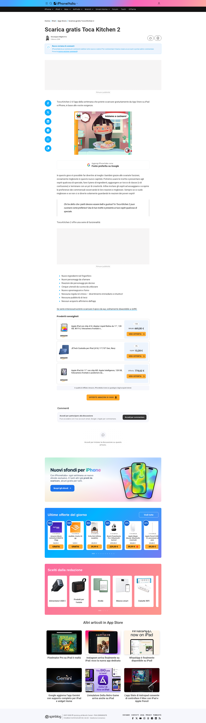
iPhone (48, 9)
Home (47, 21)
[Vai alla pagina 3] (98, 553)
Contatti (135, 715)
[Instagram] (144, 718)
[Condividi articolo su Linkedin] (48, 121)
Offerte (132, 9)
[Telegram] (152, 718)
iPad (58, 9)
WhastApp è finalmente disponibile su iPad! (141, 659)
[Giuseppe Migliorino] (47, 38)
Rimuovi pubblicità (103, 92)
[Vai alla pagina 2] (96, 553)
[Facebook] (132, 718)
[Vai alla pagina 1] (93, 553)
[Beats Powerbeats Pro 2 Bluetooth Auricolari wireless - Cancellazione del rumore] (114, 527)
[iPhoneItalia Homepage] (64, 3)
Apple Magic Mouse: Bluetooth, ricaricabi (133, 538)
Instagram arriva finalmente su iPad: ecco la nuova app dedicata (102, 659)
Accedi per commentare (134, 417)
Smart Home (102, 9)
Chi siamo (126, 715)
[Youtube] (140, 718)
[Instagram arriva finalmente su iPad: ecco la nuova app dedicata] (103, 642)
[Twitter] (136, 718)
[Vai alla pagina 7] (107, 553)
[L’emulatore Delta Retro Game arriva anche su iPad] (103, 680)
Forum (115, 9)
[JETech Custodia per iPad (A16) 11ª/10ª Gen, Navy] (64, 350)
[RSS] (159, 718)
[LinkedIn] (155, 718)
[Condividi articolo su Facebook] (48, 103)
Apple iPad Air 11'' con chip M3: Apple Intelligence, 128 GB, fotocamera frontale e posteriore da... (96, 371)
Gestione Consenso (97, 718)
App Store (62, 21)
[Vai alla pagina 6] (105, 553)
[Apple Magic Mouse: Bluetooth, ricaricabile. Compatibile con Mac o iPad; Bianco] (133, 527)
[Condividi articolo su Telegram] (48, 130)
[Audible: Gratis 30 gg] (75, 527)
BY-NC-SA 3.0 (84, 718)
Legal (142, 715)
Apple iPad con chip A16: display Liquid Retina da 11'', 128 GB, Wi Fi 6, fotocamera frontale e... (96, 327)
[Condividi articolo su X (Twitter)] (48, 112)
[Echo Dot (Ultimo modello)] (94, 527)
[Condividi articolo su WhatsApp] (48, 139)
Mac (66, 9)
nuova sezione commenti (67, 51)
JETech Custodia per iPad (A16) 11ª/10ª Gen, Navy (93, 348)
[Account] (159, 3)
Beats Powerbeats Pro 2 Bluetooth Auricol (114, 538)
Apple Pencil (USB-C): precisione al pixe (152, 538)
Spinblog (76, 715)
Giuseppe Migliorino (59, 37)
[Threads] (148, 718)
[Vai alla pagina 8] (109, 553)
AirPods (76, 9)
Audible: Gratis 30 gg (75, 537)
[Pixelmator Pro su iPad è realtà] (64, 642)
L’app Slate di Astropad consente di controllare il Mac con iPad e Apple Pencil (141, 698)
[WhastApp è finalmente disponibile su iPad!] (141, 642)
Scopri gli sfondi (61, 488)
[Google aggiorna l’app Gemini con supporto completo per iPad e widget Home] (64, 680)
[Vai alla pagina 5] (103, 553)
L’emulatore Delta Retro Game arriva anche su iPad (103, 697)
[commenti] (150, 38)
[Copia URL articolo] (48, 148)
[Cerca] (51, 3)
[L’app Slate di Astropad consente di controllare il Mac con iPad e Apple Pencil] (141, 680)
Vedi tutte (148, 515)
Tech (123, 9)
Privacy (149, 715)
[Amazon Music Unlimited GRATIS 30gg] (56, 527)
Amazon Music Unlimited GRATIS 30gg (56, 538)
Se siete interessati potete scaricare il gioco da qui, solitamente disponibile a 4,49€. (97, 309)
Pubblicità (157, 715)
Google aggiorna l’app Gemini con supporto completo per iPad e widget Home (64, 698)
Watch (88, 9)
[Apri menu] (77, 3)
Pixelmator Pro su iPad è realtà (64, 657)
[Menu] (47, 3)
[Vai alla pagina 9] (111, 553)
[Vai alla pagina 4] (100, 553)
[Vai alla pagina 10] (113, 553)
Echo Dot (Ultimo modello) (94, 537)
